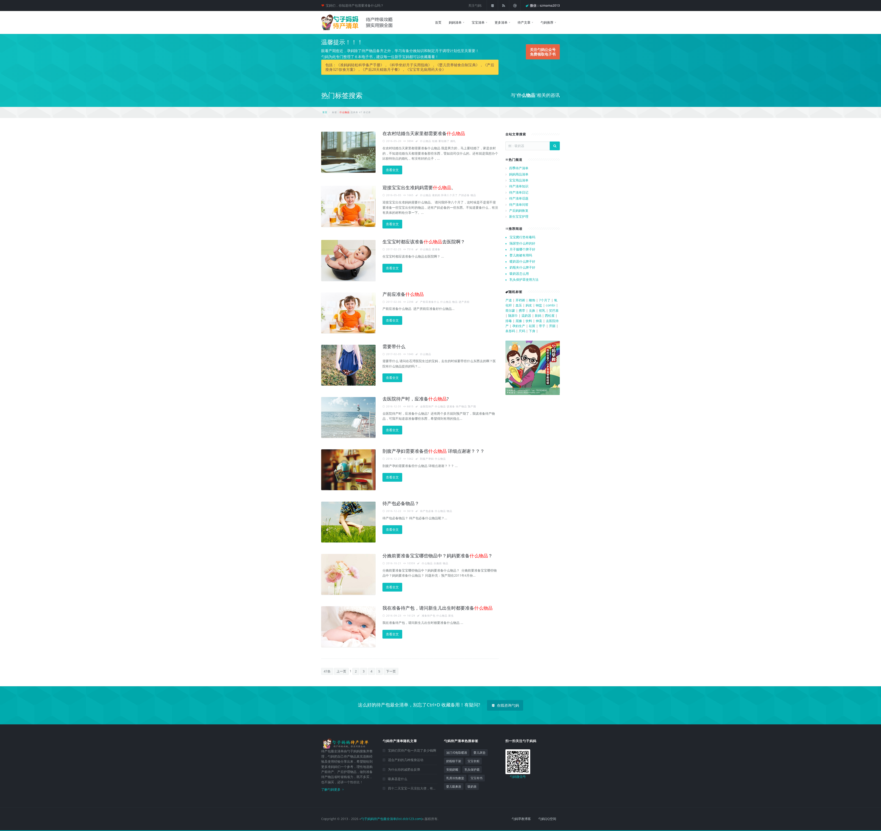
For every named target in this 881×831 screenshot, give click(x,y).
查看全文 (392, 170)
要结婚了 (443, 141)
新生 (451, 615)
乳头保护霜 (472, 769)
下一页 (391, 671)
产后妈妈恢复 (518, 210)
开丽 (552, 326)
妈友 (529, 305)
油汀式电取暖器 (456, 752)
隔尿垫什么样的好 (522, 243)
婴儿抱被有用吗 (521, 255)
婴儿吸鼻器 (453, 786)
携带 (522, 310)
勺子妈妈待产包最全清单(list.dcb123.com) (391, 819)
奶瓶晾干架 (453, 761)
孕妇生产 (518, 326)
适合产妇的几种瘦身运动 (405, 760)
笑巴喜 (554, 310)
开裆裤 (520, 300)
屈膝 (519, 321)
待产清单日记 (518, 192)
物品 (473, 195)
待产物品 (461, 406)
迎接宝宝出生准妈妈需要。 (419, 187)
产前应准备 (403, 294)
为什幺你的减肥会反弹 (404, 769)
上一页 (341, 671)
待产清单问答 (518, 204)
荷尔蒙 (510, 310)
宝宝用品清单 (518, 180)
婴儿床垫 (479, 752)
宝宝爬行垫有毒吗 (522, 237)
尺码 (522, 331)
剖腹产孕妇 (427, 458)
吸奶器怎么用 (519, 273)
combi (550, 305)
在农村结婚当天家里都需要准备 (423, 133)
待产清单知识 (518, 186)
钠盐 (539, 305)
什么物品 (425, 141)
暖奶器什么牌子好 (522, 261)
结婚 (435, 141)
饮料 (529, 321)
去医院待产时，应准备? (415, 399)
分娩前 (438, 563)
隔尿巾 (513, 315)
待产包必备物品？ (400, 503)
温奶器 (526, 315)
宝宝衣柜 (474, 761)
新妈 (538, 315)
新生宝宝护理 (518, 216)
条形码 (510, 331)
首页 (324, 112)
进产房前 (464, 301)
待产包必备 (427, 511)
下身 (532, 331)
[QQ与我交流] (492, 5)
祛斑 (532, 326)
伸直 (539, 321)
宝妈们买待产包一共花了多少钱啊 (412, 750)
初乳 (542, 310)
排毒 (508, 321)
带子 (542, 326)
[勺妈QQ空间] (503, 5)
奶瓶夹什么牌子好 (522, 267)
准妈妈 (436, 195)
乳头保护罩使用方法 (524, 279)
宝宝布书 (476, 778)
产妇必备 (464, 195)
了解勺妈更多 (331, 789)
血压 (519, 305)
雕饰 (532, 300)
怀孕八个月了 (449, 195)
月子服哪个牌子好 (522, 249)
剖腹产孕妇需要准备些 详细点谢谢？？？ (433, 451)
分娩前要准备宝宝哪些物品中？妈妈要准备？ (437, 556)
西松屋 (550, 315)
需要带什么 (393, 346)
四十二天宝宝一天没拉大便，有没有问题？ (418, 788)
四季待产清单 (518, 168)
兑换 (532, 310)
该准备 (436, 249)
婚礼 (453, 141)
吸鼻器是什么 (397, 779)
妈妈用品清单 (518, 174)
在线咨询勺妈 (507, 705)
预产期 (472, 406)
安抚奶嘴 (452, 769)
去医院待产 (427, 406)
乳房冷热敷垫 (455, 778)
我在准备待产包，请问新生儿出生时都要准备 (437, 608)
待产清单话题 (518, 198)
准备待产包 (428, 615)
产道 (508, 300)
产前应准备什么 (429, 301)
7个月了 (544, 300)
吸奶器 (472, 786)
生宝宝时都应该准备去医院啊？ (423, 242)
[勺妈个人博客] (514, 5)
